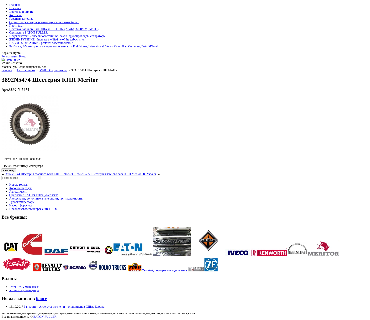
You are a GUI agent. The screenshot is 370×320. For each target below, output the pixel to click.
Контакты (15, 15)
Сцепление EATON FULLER (28, 32)
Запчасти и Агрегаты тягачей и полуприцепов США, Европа (64, 306)
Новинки (15, 8)
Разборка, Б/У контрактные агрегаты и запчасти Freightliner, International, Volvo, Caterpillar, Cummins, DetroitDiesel (83, 46)
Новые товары (18, 184)
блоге (41, 298)
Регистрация (10, 56)
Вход (22, 56)
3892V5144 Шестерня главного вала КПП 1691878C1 (40, 174)
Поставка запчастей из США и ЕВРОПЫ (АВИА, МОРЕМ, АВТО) (53, 29)
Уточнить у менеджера (24, 286)
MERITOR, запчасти (53, 70)
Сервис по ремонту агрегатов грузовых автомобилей (44, 22)
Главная (14, 4)
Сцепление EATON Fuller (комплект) (33, 195)
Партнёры (16, 25)
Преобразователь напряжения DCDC (33, 209)
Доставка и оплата (21, 11)
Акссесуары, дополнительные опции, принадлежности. (46, 198)
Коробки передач (20, 188)
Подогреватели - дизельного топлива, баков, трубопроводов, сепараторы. (57, 36)
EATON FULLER (44, 316)
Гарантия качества (21, 18)
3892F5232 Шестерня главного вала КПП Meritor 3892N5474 (116, 174)
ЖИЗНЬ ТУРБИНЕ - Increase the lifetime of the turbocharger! (47, 39)
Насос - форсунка (20, 205)
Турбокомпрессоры (21, 202)
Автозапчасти (26, 70)
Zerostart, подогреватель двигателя (165, 270)
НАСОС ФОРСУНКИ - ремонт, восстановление (41, 43)
